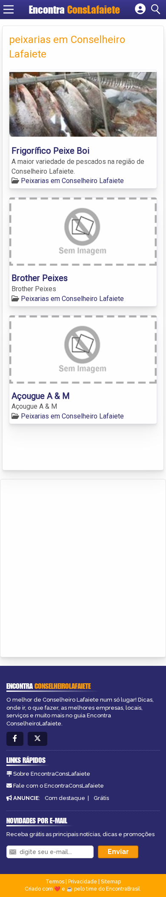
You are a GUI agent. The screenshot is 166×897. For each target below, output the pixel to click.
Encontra (74, 9)
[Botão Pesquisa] (157, 9)
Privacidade (82, 882)
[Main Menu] (8, 9)
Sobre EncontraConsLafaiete (51, 774)
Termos (55, 882)
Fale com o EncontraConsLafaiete (58, 785)
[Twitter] (37, 739)
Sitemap (111, 882)
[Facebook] (14, 739)
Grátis (101, 798)
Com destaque (65, 798)
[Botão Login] (140, 9)
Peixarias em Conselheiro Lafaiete (72, 181)
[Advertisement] (83, 567)
